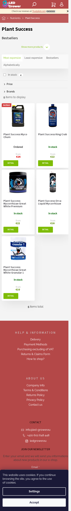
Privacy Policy (35, 400)
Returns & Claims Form (35, 354)
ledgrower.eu (38, 440)
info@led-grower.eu (38, 429)
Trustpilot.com (39, 11)
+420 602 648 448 (38, 435)
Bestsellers (52, 57)
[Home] (6, 18)
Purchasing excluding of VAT (35, 349)
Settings (34, 491)
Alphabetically (11, 65)
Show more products (32, 47)
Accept (34, 502)
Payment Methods (35, 344)
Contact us (35, 404)
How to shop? (35, 359)
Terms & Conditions (35, 390)
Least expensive (33, 57)
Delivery (35, 339)
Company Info (36, 385)
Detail (10, 163)
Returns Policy (35, 395)
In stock (14, 74)
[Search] (34, 4)
